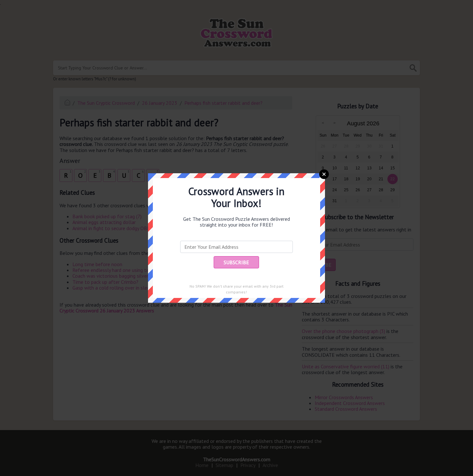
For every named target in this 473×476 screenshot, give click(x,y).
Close (324, 174)
